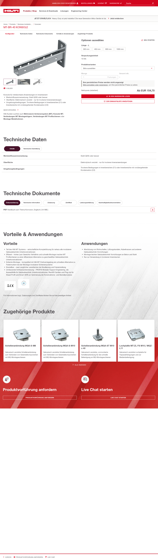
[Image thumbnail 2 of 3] (23, 82)
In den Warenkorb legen (119, 96)
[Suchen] (153, 3)
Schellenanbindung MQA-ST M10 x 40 (97, 346)
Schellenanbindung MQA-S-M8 (20, 345)
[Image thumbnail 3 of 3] (37, 82)
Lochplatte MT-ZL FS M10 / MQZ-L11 (135, 346)
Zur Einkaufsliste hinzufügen (119, 101)
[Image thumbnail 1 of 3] (9, 82)
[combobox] (139, 3)
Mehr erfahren (9, 110)
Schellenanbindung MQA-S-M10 (59, 345)
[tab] (10, 34)
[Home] (11, 11)
